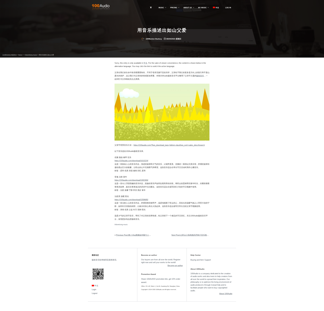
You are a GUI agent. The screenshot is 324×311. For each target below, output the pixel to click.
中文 (217, 8)
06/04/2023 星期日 (173, 39)
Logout (94, 293)
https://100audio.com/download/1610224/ (131, 161)
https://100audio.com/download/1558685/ (131, 200)
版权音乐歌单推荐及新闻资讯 (104, 260)
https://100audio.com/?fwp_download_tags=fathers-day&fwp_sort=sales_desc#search (169, 145)
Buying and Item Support (200, 260)
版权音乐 (200, 76)
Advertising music (121, 224)
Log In (228, 8)
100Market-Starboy (153, 39)
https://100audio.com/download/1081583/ (131, 180)
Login (94, 289)
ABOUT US (187, 8)
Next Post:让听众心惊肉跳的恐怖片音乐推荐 (190, 235)
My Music (202, 8)
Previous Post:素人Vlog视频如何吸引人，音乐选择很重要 (140, 235)
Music (161, 8)
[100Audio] (100, 8)
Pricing (173, 8)
